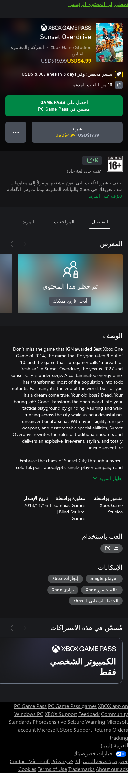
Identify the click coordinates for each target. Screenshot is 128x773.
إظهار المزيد (111, 478)
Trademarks (81, 768)
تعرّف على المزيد (105, 196)
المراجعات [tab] (64, 222)
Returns (102, 729)
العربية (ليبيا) (114, 745)
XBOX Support (61, 713)
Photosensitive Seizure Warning (69, 721)
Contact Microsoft (30, 761)
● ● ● (16, 132)
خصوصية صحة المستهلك (101, 761)
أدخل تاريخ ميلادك (70, 301)
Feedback (89, 713)
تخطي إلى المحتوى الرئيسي (98, 3)
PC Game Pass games (72, 705)
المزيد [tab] (28, 222)
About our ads (112, 768)
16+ (95, 160)
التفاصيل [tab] (100, 222)
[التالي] (11, 244)
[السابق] (25, 244)
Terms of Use (52, 768)
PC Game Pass (30, 705)
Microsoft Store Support (64, 729)
